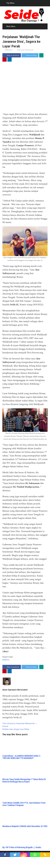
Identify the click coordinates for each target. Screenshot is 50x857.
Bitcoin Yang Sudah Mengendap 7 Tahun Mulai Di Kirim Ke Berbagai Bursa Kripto (24, 780)
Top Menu (10, 3)
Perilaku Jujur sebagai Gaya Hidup (15, 729)
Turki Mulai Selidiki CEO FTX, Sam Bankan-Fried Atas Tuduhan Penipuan (23, 804)
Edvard (5, 726)
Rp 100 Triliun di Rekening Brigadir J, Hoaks (21, 847)
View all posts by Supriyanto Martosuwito (19, 723)
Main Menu (10, 26)
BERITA (5, 660)
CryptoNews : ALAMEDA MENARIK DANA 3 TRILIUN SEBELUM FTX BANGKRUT (21, 757)
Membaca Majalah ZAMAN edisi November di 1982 (24, 826)
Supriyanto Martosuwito (25, 50)
